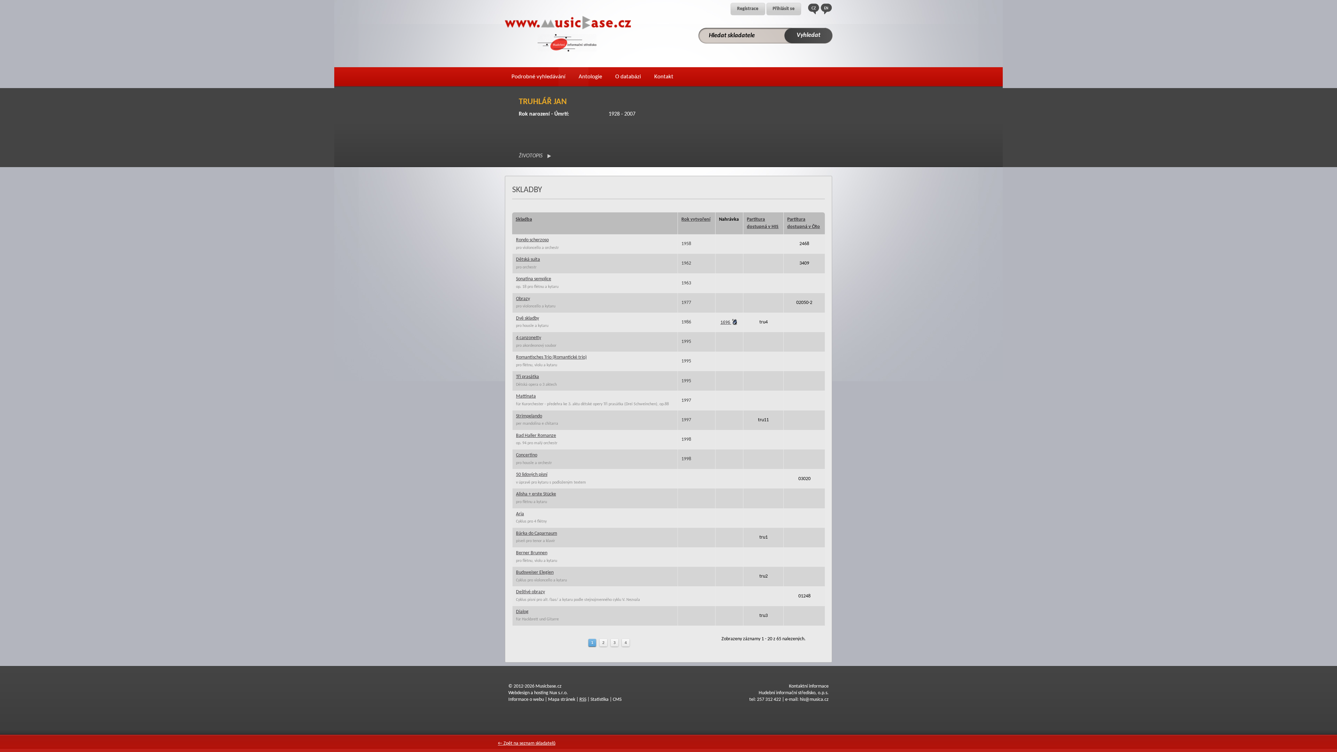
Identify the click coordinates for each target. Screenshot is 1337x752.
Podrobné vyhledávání (538, 77)
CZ (813, 8)
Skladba (524, 219)
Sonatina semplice (533, 279)
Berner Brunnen (531, 553)
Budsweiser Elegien (535, 572)
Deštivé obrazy (530, 592)
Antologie (590, 77)
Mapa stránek (561, 699)
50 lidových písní (531, 474)
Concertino (526, 455)
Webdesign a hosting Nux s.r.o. (538, 693)
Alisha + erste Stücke (536, 494)
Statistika (600, 699)
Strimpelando (529, 416)
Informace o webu (526, 699)
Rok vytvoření (695, 219)
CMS (617, 699)
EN (826, 8)
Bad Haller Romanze (536, 435)
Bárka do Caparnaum (536, 533)
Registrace (747, 8)
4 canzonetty (528, 337)
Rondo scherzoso (532, 240)
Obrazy (523, 298)
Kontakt (663, 77)
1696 (725, 322)
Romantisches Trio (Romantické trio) (551, 357)
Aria (520, 514)
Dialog (522, 611)
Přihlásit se (784, 8)
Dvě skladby (527, 318)
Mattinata (526, 396)
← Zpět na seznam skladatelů (526, 743)
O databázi (628, 77)
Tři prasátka (527, 376)
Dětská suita (528, 259)
